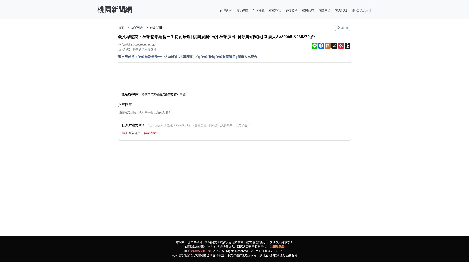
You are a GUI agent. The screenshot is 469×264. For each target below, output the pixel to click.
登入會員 (135, 133)
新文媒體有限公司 (199, 251)
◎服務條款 (277, 246)
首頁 (121, 27)
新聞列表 (137, 27)
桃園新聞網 (114, 9)
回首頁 (344, 27)
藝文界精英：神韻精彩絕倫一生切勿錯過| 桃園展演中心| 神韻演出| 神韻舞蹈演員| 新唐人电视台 (187, 57)
